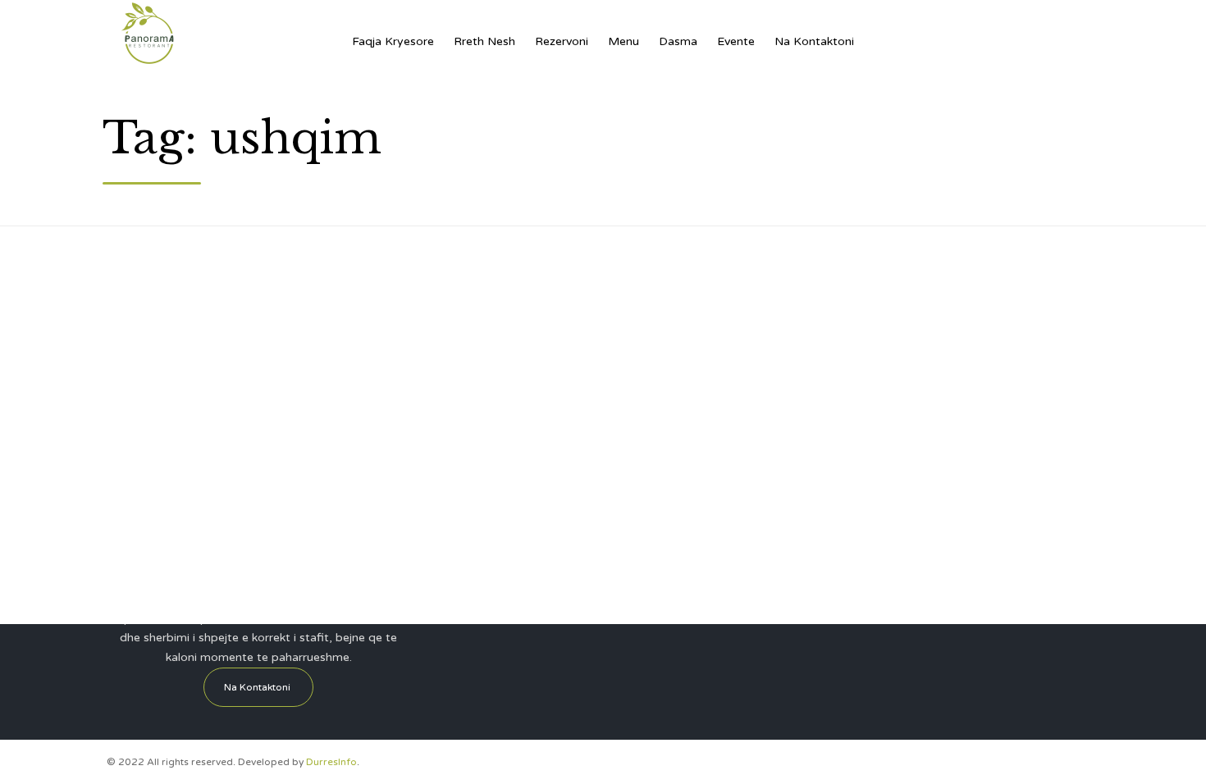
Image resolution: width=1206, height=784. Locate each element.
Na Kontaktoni (814, 41)
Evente (736, 41)
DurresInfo (331, 762)
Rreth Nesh (484, 41)
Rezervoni (561, 41)
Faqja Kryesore (393, 41)
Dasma (678, 41)
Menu (623, 41)
